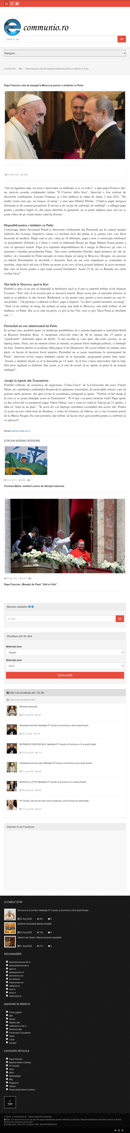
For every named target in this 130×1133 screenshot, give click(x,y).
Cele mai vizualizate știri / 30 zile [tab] (26, 692)
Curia (11, 1039)
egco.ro (12, 968)
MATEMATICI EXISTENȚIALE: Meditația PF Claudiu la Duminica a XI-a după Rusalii (57, 744)
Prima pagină (15, 1012)
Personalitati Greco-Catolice (22, 1089)
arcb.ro (12, 989)
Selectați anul (14, 660)
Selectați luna (14, 646)
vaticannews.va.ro (20, 430)
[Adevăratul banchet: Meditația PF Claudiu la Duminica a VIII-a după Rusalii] (14, 729)
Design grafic (11, 1124)
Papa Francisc (15, 1058)
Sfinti (11, 1072)
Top (10, 1104)
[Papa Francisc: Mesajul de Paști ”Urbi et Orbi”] (65, 535)
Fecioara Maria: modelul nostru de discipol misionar (34, 486)
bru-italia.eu (14, 978)
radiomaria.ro (15, 995)
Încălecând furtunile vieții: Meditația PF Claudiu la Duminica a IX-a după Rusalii (55, 763)
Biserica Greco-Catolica (20, 1062)
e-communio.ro (19, 1116)
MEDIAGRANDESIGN (48, 1124)
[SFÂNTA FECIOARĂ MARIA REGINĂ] (12, 927)
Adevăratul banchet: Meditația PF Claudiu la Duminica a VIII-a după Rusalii (53, 725)
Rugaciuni (14, 1082)
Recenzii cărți (15, 1029)
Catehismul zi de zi (18, 1025)
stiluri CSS (21, 1124)
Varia (11, 1069)
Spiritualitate (15, 1075)
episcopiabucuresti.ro (19, 965)
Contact (12, 1042)
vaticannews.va (16, 982)
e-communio (10, 68)
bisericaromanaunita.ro (19, 961)
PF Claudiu (14, 1065)
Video (12, 1036)
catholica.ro (14, 985)
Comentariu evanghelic (20, 1032)
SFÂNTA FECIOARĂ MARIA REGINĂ (34, 923)
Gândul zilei (14, 1022)
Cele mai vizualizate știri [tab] (22, 699)
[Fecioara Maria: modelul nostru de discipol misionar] (26, 460)
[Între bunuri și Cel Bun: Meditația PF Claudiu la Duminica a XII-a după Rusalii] (12, 914)
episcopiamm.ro (16, 972)
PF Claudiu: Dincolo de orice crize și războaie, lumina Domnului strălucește (54, 800)
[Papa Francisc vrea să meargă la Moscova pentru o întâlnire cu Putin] (65, 124)
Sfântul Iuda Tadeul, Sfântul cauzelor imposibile (39, 937)
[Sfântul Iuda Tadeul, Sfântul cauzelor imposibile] (12, 941)
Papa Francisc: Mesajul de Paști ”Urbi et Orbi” (30, 584)
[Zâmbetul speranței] (14, 710)
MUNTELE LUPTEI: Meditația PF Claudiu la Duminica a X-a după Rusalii (52, 781)
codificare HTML (32, 1124)
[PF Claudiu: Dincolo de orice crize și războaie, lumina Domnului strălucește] (14, 804)
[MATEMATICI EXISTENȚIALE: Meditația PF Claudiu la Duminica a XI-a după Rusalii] (14, 748)
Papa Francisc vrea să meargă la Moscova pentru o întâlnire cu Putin (43, 85)
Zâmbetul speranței (28, 706)
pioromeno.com (16, 975)
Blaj (11, 1079)
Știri (20, 68)
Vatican (12, 1086)
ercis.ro (12, 992)
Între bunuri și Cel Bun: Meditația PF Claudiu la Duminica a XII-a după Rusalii (53, 910)
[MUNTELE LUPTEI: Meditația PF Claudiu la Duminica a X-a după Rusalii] (14, 785)
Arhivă (12, 1019)
